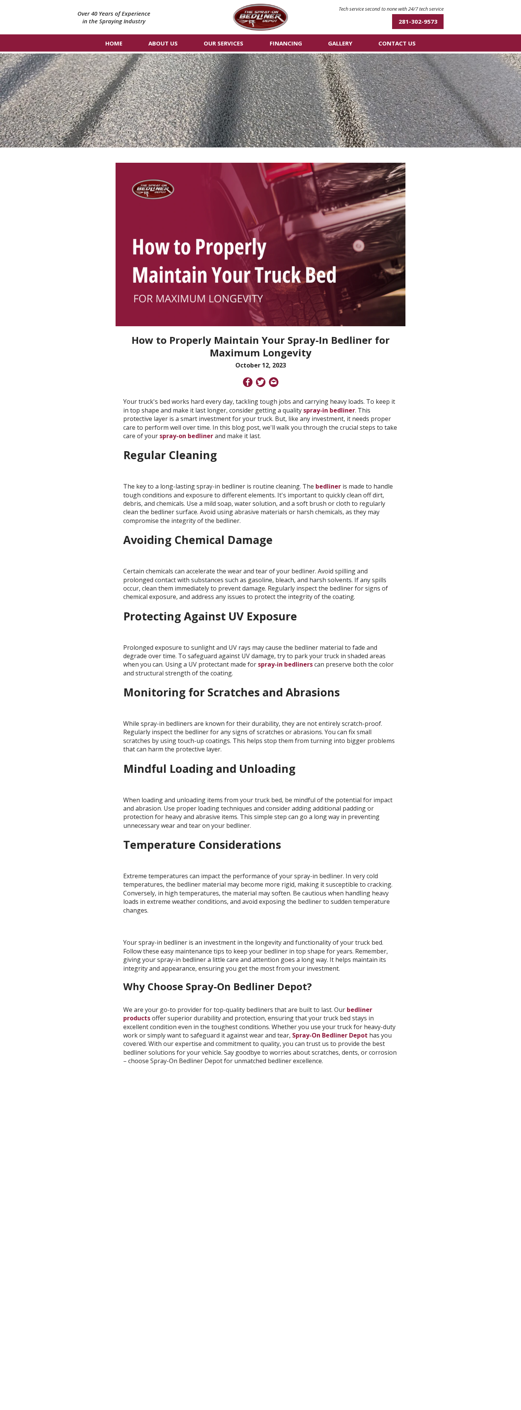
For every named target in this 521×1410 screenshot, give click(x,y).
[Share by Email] (273, 383)
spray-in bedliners (285, 664)
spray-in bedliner (329, 410)
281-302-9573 (418, 21)
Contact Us (397, 43)
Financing (286, 43)
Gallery (340, 43)
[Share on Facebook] (247, 383)
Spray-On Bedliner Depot (330, 1035)
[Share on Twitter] (260, 383)
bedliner (328, 486)
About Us (163, 43)
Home (113, 43)
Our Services (223, 43)
